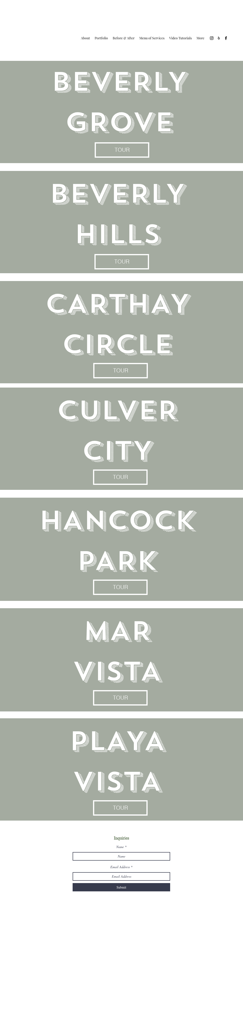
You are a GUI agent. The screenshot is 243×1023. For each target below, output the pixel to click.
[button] (122, 150)
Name (120, 847)
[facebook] (226, 38)
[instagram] (211, 38)
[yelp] (218, 38)
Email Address (120, 867)
